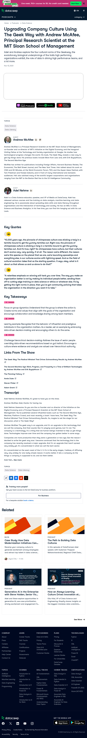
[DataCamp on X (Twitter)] (10, 723)
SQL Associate (76, 677)
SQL (72, 644)
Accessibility (6, 734)
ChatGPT (74, 660)
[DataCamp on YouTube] (25, 723)
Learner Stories (59, 655)
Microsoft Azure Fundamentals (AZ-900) (42, 696)
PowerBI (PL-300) (77, 688)
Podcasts (15, 23)
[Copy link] (6, 478)
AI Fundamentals (43, 674)
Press (4, 640)
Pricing (39, 640)
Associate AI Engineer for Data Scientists (60, 702)
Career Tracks (24, 637)
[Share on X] (26, 478)
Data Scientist (76, 681)
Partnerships (6, 651)
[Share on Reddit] (21, 478)
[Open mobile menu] (83, 11)
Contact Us (6, 658)
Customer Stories (43, 653)
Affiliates (5, 647)
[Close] (84, 3)
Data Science (27, 23)
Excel (73, 657)
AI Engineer (75, 684)
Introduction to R (25, 685)
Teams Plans (41, 644)
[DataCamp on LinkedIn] (17, 723)
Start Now (75, 3)
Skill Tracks (23, 640)
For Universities (59, 659)
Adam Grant (9, 388)
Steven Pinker (10, 383)
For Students (58, 640)
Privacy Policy (6, 730)
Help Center (6, 654)
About (4, 637)
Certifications (24, 647)
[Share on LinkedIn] (11, 478)
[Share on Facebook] (16, 478)
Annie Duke (9, 378)
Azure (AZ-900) (77, 691)
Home (6, 23)
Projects (22, 651)
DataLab (22, 658)
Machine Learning (8, 679)
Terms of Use (25, 734)
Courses (22, 644)
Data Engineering (8, 683)
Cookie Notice (17, 730)
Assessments (24, 654)
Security (15, 734)
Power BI (74, 653)
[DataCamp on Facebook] (3, 723)
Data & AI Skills (42, 637)
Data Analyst (76, 674)
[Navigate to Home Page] (10, 10)
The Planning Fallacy (13, 374)
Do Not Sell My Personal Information (36, 730)
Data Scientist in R (61, 685)
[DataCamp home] (18, 718)
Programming (7, 686)
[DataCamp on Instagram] (32, 723)
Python (74, 637)
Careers (5, 644)
